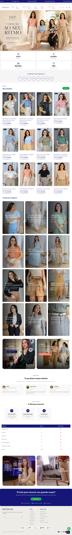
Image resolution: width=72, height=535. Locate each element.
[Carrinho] (69, 7)
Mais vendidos (32, 498)
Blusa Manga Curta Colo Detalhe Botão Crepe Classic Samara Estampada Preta (43, 105)
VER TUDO (66, 73)
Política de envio (42, 496)
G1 (38, 63)
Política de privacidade (43, 501)
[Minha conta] (63, 7)
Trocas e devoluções (43, 498)
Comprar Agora (36, 484)
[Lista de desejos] (66, 7)
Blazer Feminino (42, 7)
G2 (42, 63)
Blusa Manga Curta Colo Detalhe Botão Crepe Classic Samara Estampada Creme (9, 105)
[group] (36, 23)
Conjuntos (49, 6)
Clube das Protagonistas (44, 507)
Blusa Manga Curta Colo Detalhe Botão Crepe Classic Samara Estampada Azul (26, 105)
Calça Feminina (36, 7)
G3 (47, 63)
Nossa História (42, 503)
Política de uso (42, 500)
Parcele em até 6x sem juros (35, 1)
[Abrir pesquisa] (60, 7)
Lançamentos (24, 6)
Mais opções (32, 509)
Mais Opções (53, 7)
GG (34, 63)
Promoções (13, 6)
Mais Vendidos (17, 7)
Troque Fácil (42, 505)
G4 (51, 63)
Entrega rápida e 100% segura (17, 1)
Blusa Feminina (29, 7)
